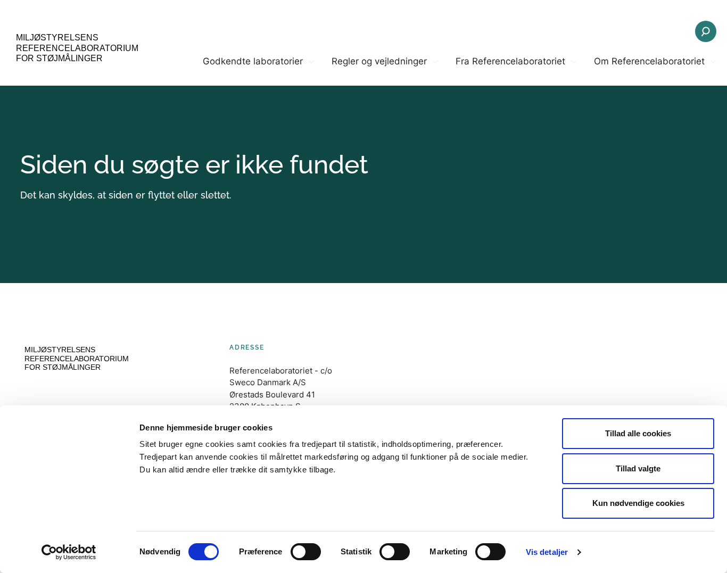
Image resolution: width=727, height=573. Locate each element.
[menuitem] (258, 70)
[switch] (306, 551)
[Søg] (705, 31)
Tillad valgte (638, 468)
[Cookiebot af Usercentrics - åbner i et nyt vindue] (68, 552)
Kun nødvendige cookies (638, 503)
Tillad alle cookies (638, 433)
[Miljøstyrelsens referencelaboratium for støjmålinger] (74, 49)
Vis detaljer (547, 552)
